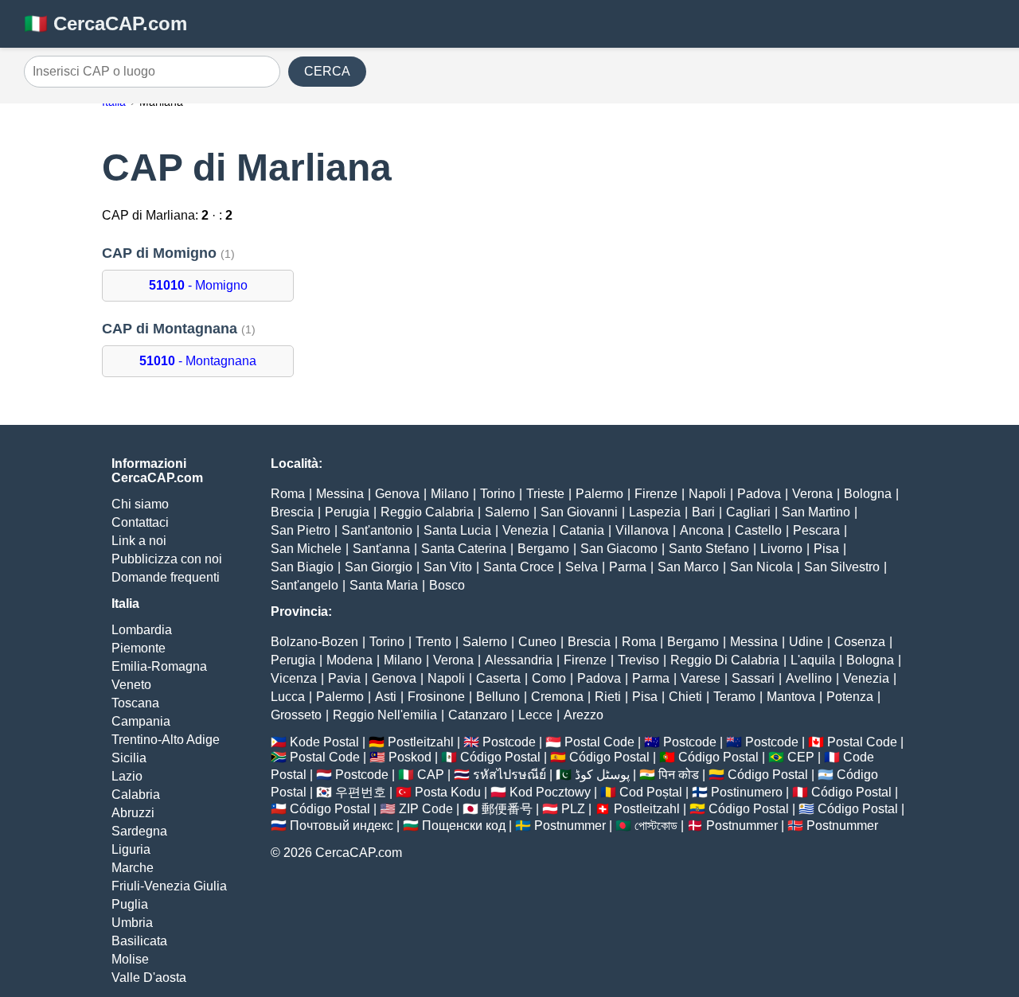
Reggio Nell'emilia (385, 715)
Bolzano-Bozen (314, 641)
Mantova (791, 696)
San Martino (816, 512)
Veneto (131, 684)
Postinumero (747, 792)
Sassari (753, 678)
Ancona (702, 530)
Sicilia (128, 758)
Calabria (135, 794)
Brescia (292, 512)
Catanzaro (477, 715)
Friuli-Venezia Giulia (169, 886)
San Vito (448, 567)
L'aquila (813, 660)
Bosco (447, 585)
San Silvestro (842, 567)
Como (549, 678)
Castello (758, 530)
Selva (581, 567)
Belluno (498, 696)
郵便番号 (507, 809)
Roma (288, 493)
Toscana (135, 703)
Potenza (849, 696)
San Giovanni (579, 512)
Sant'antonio (377, 530)
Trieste (545, 493)
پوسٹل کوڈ (602, 774)
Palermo (599, 493)
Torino (497, 493)
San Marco (688, 567)
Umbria (132, 922)
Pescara (816, 530)
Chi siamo (140, 504)
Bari (703, 512)
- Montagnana (197, 361)
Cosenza (859, 641)
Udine (806, 641)
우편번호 (360, 792)
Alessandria (518, 660)
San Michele (306, 548)
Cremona (557, 696)
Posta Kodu (448, 792)
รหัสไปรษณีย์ (509, 774)
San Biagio (302, 567)
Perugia (347, 512)
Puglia (129, 904)
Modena (349, 660)
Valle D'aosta (148, 977)
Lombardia (141, 630)
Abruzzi (132, 813)
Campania (140, 721)
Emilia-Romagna (159, 666)
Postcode (509, 742)
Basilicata (139, 941)
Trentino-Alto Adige (165, 739)
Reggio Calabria (427, 512)
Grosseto (296, 715)
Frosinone (436, 696)
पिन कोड (678, 774)
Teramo (734, 696)
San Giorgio (378, 567)
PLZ (573, 809)
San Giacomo (619, 548)
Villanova (642, 530)
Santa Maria (383, 585)
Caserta (498, 678)
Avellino (809, 678)
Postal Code (599, 742)
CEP (800, 757)
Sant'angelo (304, 585)
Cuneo (537, 641)
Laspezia (655, 512)
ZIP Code (426, 809)
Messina (340, 493)
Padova (759, 493)
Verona (812, 493)
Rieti (608, 696)
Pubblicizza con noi (166, 559)
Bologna (868, 493)
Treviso (638, 660)
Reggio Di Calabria (724, 660)
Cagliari (748, 512)
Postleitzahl (421, 742)
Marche (132, 867)
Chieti (685, 696)
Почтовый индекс (341, 825)
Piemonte (138, 648)
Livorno (781, 548)
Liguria (130, 849)
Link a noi (138, 540)
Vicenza (294, 678)
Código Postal (500, 757)
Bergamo (543, 548)
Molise (130, 959)
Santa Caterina (463, 548)
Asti (385, 696)
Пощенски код (464, 825)
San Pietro (300, 530)
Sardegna (139, 831)
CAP (430, 774)
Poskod (409, 757)
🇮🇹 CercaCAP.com (105, 23)
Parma (627, 567)
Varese (700, 678)
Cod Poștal (650, 792)
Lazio (127, 776)
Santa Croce (518, 567)
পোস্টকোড (655, 825)
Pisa (826, 548)
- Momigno (198, 285)
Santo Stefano (709, 548)
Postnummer (570, 825)
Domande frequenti (165, 577)
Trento (433, 641)
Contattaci (140, 522)
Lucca (288, 696)
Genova (397, 493)
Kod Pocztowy (550, 792)
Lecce (535, 715)
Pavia (344, 678)
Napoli (707, 493)
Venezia (525, 530)
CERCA (327, 71)
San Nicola (761, 567)
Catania (582, 530)
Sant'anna (381, 548)
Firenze (655, 493)
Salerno (507, 512)
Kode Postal (324, 742)
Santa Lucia (457, 530)
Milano (450, 493)
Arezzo (583, 715)
